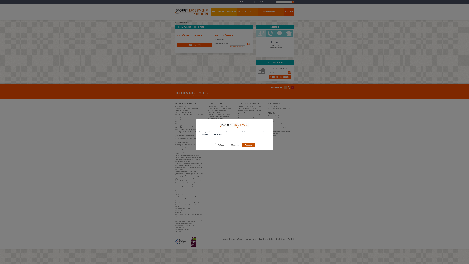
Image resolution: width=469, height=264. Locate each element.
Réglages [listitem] (235, 145)
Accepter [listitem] (248, 145)
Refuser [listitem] (221, 145)
